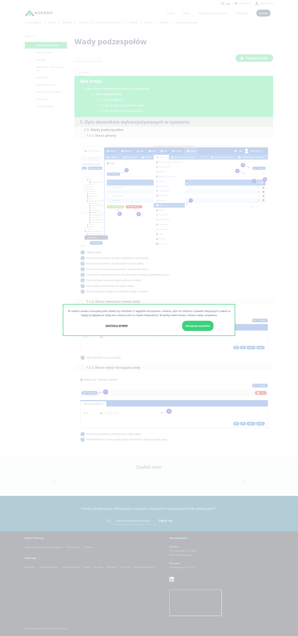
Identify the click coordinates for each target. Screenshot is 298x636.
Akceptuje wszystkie (198, 325)
